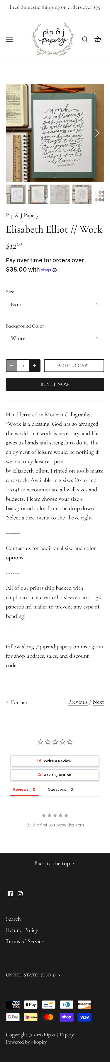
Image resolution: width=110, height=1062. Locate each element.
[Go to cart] (97, 39)
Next (98, 701)
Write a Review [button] (58, 760)
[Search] (84, 39)
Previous (78, 701)
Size (10, 292)
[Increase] (34, 365)
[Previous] (13, 133)
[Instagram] (20, 893)
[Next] (96, 133)
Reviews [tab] (20, 789)
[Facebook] (10, 893)
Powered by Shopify (26, 1042)
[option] (55, 133)
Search (13, 919)
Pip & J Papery (22, 215)
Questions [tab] (57, 789)
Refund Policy (22, 930)
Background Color (25, 326)
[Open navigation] (9, 39)
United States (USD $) (31, 975)
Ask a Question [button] (57, 775)
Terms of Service (25, 941)
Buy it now (55, 384)
